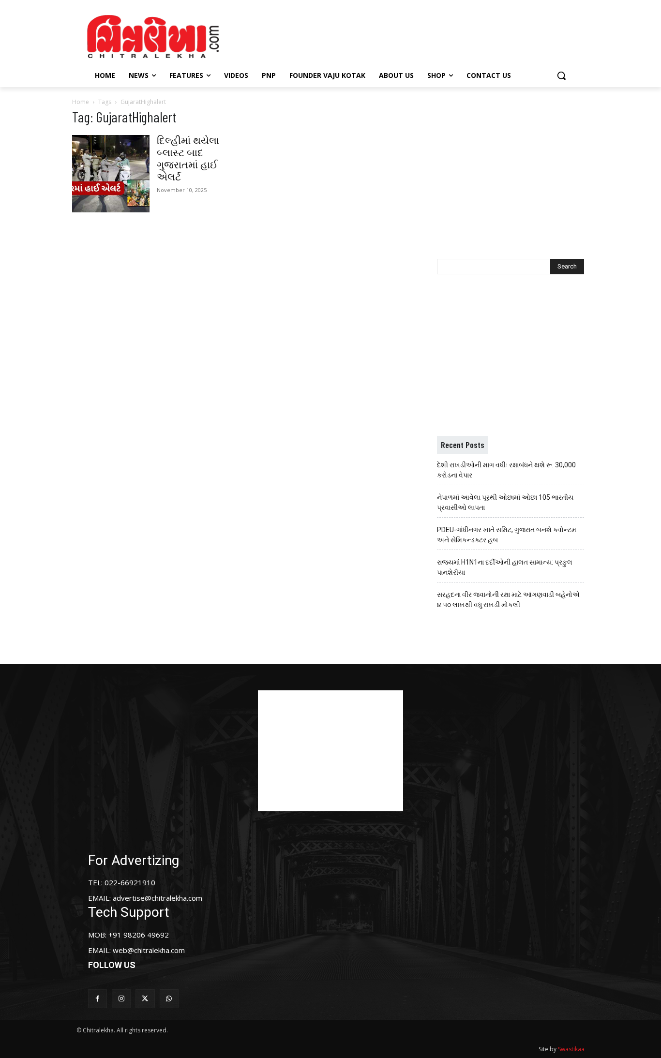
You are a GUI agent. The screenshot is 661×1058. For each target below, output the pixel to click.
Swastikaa (571, 1049)
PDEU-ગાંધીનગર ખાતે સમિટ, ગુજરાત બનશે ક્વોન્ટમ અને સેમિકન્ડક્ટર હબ (506, 535)
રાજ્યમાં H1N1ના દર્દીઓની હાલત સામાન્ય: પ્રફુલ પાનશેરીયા (504, 567)
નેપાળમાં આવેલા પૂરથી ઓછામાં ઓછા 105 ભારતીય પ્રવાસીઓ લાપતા (505, 502)
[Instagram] (121, 998)
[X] (144, 998)
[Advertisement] (412, 35)
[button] (561, 75)
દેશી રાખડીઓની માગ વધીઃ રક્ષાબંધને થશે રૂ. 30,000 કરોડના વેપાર (506, 470)
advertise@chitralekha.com (157, 898)
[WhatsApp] (169, 998)
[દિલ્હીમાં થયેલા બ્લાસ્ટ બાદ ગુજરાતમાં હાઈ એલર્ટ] (111, 173)
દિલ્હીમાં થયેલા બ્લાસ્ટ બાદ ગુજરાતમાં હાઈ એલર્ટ (188, 159)
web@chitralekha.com (149, 950)
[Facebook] (97, 998)
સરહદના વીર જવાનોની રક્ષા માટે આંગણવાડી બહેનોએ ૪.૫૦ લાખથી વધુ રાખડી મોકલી (508, 600)
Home (80, 102)
